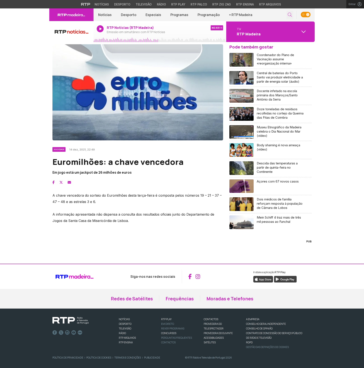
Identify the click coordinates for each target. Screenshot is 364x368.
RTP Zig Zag (221, 4)
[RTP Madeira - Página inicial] (71, 14)
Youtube (73, 332)
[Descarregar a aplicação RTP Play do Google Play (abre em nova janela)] (285, 279)
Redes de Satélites (132, 298)
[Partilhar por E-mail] (69, 182)
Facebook (54, 332)
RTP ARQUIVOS (127, 338)
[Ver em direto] (71, 31)
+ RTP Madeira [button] (240, 14)
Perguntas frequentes (176, 338)
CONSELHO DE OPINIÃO (259, 328)
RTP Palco (199, 4)
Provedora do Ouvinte (218, 333)
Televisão (144, 4)
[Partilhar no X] (61, 182)
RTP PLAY (166, 319)
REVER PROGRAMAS (172, 328)
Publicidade (152, 357)
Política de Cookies (98, 357)
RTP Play (178, 4)
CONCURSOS (168, 333)
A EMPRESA (252, 319)
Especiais (153, 14)
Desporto (122, 4)
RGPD (249, 342)
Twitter (61, 332)
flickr (80, 332)
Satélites (210, 342)
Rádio (161, 4)
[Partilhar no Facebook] (53, 182)
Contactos (168, 342)
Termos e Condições (127, 357)
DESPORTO (125, 324)
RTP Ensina (245, 4)
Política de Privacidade (67, 357)
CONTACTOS (211, 319)
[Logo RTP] (70, 320)
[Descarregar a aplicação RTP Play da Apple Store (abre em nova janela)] (263, 279)
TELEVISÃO (125, 328)
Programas (179, 14)
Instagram (67, 332)
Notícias (102, 4)
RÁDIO (122, 333)
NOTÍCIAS (124, 319)
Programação (209, 14)
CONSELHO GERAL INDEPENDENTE (266, 324)
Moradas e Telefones (229, 298)
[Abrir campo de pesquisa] (289, 15)
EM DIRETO (167, 324)
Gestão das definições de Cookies (267, 347)
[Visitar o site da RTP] (85, 4)
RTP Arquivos (270, 4)
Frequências (180, 298)
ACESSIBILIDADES (214, 338)
